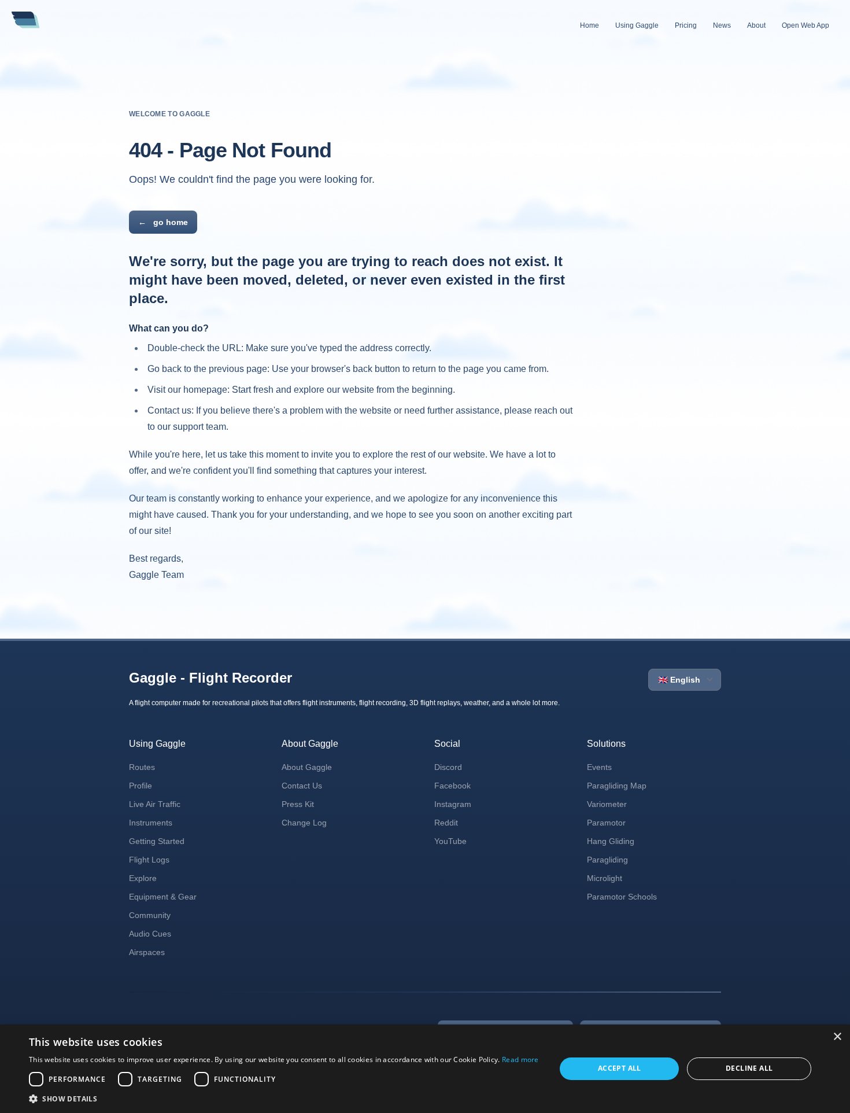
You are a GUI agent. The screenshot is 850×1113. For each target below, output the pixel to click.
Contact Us (302, 785)
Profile (140, 785)
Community (150, 915)
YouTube (450, 841)
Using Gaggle (637, 25)
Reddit (446, 822)
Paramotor (606, 822)
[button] (284, 1098)
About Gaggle (307, 767)
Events (599, 767)
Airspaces (147, 952)
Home (589, 25)
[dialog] (425, 1068)
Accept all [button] (619, 1068)
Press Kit (298, 804)
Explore (143, 878)
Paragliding (607, 859)
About (756, 25)
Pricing (686, 25)
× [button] (837, 1037)
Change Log (304, 822)
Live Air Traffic (154, 804)
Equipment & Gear (163, 896)
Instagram (452, 804)
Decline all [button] (749, 1068)
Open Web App (805, 25)
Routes (142, 767)
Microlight (604, 878)
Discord (448, 767)
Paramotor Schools (622, 896)
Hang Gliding (610, 841)
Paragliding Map (616, 785)
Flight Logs (149, 859)
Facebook (452, 785)
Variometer (607, 804)
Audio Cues (150, 933)
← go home (163, 222)
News (722, 25)
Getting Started (156, 841)
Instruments (150, 822)
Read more (520, 1059)
